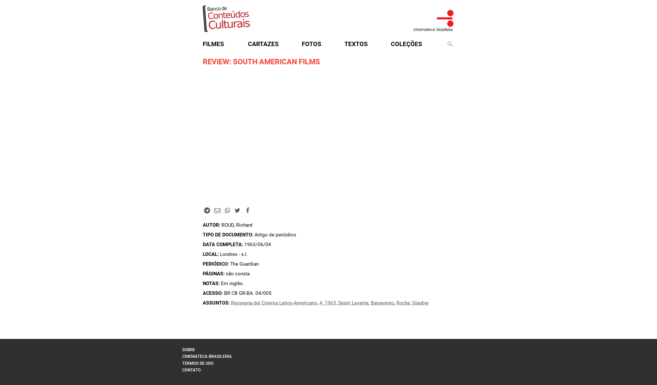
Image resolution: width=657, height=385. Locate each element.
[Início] (226, 30)
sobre (188, 349)
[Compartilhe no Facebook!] (247, 210)
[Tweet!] (237, 210)
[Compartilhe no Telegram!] (207, 210)
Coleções (406, 44)
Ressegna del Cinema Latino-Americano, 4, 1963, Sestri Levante (300, 303)
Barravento (382, 303)
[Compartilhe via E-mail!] (217, 210)
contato (191, 370)
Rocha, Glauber (412, 303)
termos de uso (198, 363)
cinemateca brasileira (207, 356)
